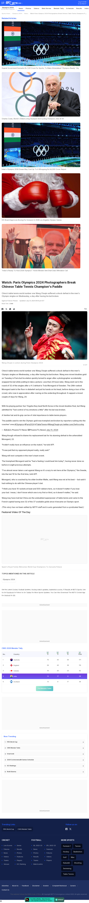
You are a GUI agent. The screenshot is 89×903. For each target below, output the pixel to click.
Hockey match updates (40, 589)
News (21, 8)
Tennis (78, 846)
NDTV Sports (77, 589)
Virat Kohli (10, 754)
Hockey (66, 852)
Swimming (67, 868)
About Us (15, 886)
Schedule (70, 8)
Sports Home (6, 13)
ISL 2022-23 (37, 845)
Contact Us (5, 890)
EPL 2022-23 (51, 845)
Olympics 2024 (7, 8)
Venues (6, 864)
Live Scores (8, 845)
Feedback (25, 886)
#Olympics (19, 424)
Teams (6, 860)
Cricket (15, 589)
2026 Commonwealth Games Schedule (20, 760)
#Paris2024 (29, 424)
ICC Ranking (21, 864)
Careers (73, 886)
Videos (36, 8)
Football (22, 589)
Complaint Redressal (59, 886)
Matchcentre (38, 864)
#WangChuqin (53, 424)
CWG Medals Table (13, 748)
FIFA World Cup (12, 742)
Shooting (77, 863)
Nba (72, 857)
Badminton (77, 852)
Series (19, 845)
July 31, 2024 (52, 430)
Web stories (46, 8)
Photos (28, 8)
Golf (65, 857)
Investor (46, 886)
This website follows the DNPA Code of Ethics (26, 894)
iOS (14, 595)
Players (19, 860)
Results (79, 8)
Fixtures (6, 849)
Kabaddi (66, 863)
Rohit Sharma (11, 771)
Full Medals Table (44, 688)
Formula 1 (67, 846)
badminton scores (55, 589)
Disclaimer (36, 886)
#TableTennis (41, 424)
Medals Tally (59, 8)
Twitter (28, 592)
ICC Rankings (11, 766)
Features (20, 857)
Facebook (10, 592)
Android (7, 595)
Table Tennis (68, 874)
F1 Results (67, 589)
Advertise (5, 886)
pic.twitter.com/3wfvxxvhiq (72, 424)
